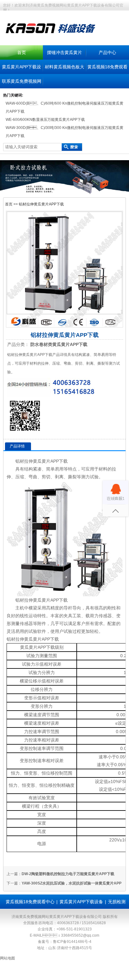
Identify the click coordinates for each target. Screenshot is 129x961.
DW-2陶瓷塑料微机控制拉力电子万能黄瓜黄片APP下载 (68, 874)
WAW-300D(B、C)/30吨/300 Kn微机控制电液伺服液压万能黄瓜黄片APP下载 (64, 132)
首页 (21, 52)
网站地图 (7, 958)
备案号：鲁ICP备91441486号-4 (64, 941)
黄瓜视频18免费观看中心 (30, 901)
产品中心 (107, 52)
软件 (41, 631)
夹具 (68, 615)
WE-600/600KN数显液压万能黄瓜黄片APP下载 (45, 119)
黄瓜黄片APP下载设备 (81, 901)
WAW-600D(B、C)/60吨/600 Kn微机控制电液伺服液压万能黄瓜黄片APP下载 (64, 107)
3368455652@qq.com (80, 935)
